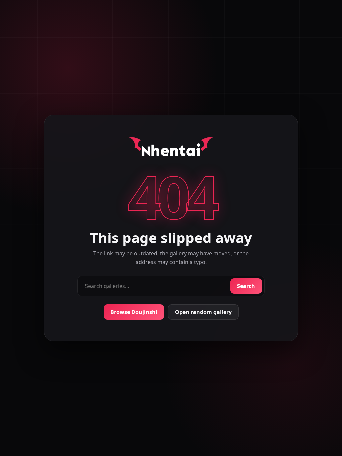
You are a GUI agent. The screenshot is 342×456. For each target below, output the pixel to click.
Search (246, 286)
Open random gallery (203, 312)
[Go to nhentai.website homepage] (171, 148)
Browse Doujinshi (133, 312)
